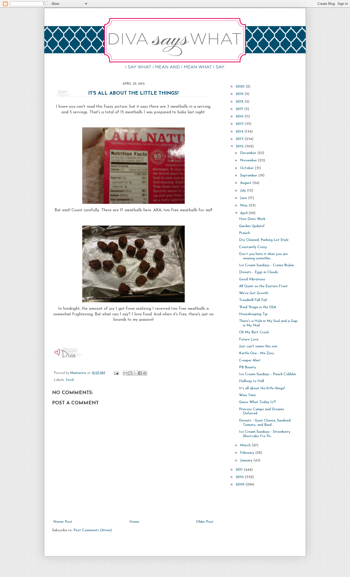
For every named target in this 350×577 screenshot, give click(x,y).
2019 (240, 94)
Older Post (204, 522)
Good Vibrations (252, 279)
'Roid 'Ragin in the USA (257, 307)
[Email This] (125, 373)
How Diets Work (252, 219)
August (246, 183)
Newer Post (62, 522)
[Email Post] (116, 373)
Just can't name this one (258, 346)
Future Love (249, 339)
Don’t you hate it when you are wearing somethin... (263, 256)
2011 (240, 470)
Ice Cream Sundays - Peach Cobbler (267, 374)
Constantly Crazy (253, 247)
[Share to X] (135, 373)
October (247, 168)
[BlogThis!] (130, 373)
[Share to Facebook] (139, 373)
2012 (240, 146)
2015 (240, 124)
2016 (240, 116)
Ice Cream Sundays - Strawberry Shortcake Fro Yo (264, 434)
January (246, 460)
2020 (240, 86)
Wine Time (247, 395)
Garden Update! (251, 226)
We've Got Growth (253, 293)
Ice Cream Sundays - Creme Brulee (266, 265)
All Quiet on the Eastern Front (263, 286)
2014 (240, 132)
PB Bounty (247, 367)
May (244, 205)
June (244, 198)
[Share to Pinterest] (144, 373)
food (70, 380)
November (249, 160)
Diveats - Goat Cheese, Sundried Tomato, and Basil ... (265, 423)
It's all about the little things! (133, 93)
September (249, 175)
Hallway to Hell (251, 381)
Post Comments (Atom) (93, 530)
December (248, 153)
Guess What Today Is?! (257, 402)
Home (134, 522)
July (243, 191)
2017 (240, 109)
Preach (244, 233)
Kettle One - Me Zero (256, 353)
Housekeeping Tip (253, 314)
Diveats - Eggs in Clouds (258, 272)
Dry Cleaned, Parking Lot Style (264, 240)
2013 (240, 139)
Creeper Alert (250, 360)
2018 (240, 102)
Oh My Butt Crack (254, 332)
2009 (240, 484)
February (247, 453)
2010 (240, 477)
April (244, 213)
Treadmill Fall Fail (253, 300)
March (246, 445)
